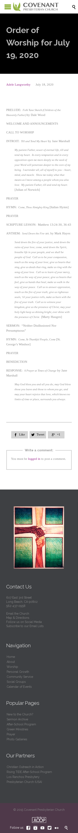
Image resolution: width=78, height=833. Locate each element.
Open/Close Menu (8, 6)
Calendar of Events (19, 686)
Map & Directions (17, 617)
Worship (12, 666)
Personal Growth (18, 671)
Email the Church (17, 613)
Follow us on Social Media (24, 622)
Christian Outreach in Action (25, 767)
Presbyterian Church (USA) (24, 782)
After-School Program (21, 724)
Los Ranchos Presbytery (23, 777)
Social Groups (16, 681)
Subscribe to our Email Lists (25, 626)
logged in (34, 458)
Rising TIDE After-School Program (29, 772)
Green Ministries (17, 729)
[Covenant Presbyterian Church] (36, 7)
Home (11, 656)
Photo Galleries (17, 739)
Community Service (20, 676)
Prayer (11, 734)
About (11, 661)
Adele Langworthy (18, 84)
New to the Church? (20, 714)
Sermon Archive (17, 719)
